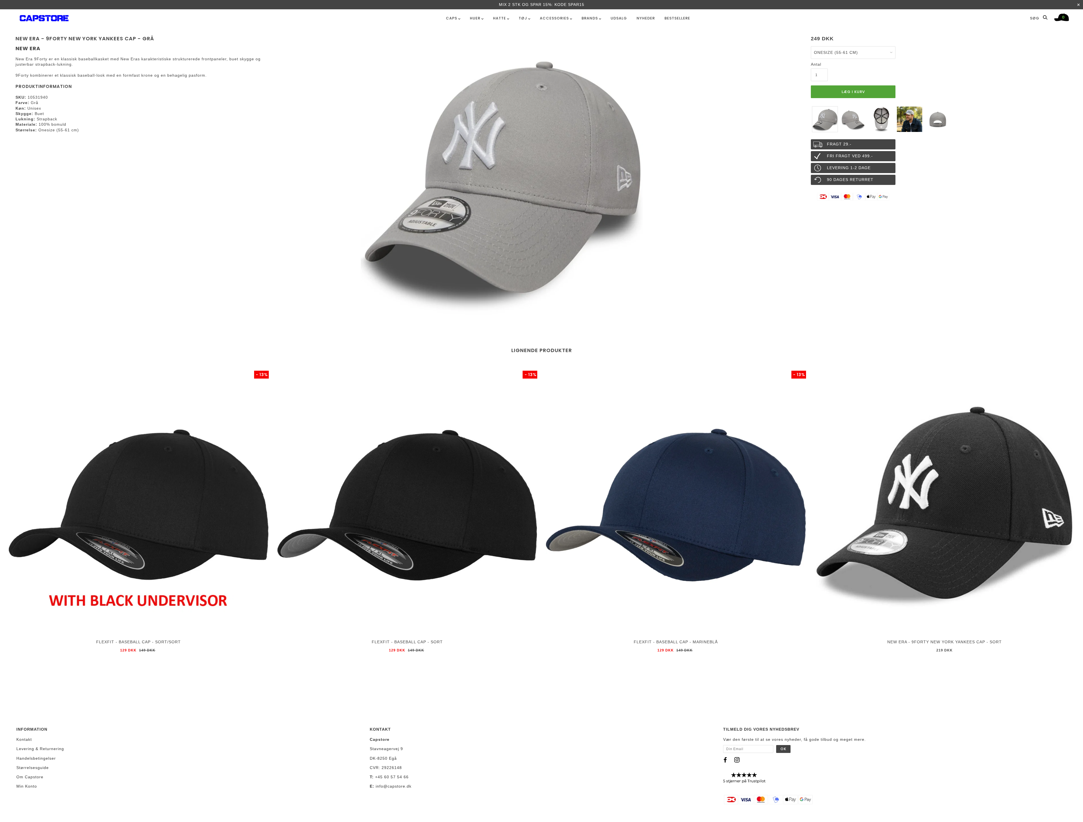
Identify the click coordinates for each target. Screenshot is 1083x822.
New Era (28, 48)
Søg (1035, 18)
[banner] (44, 17)
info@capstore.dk (393, 786)
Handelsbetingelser (36, 758)
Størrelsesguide (32, 767)
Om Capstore (29, 777)
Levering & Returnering (40, 748)
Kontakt (24, 739)
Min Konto (26, 786)
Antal (816, 64)
